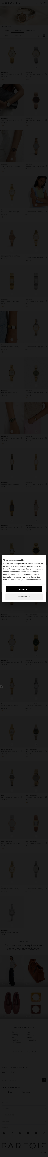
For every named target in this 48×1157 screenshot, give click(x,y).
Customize (22, 597)
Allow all (24, 589)
